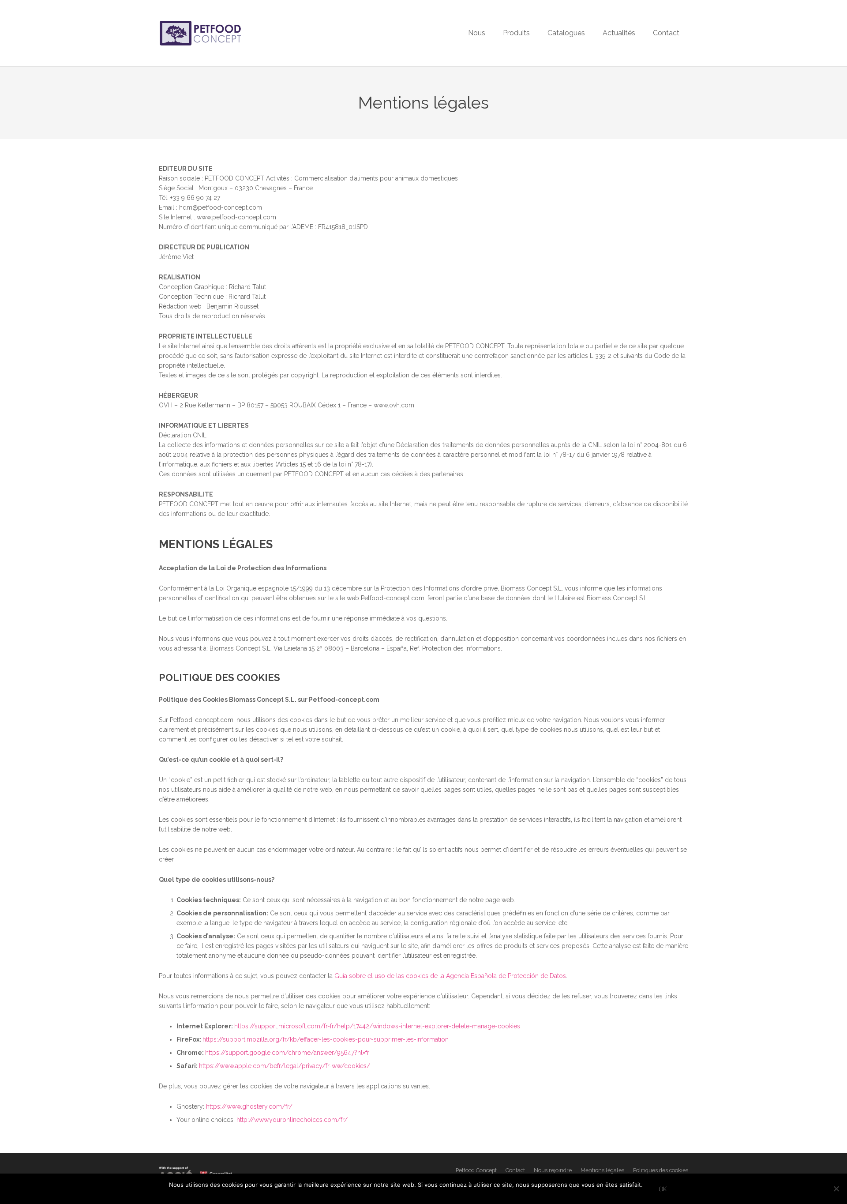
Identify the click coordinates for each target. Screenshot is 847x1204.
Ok (663, 1189)
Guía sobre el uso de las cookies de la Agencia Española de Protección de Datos (450, 975)
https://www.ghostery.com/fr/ (249, 1106)
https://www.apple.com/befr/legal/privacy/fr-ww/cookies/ (284, 1065)
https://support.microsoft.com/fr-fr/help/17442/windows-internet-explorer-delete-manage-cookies (377, 1026)
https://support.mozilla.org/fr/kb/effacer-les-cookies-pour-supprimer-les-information (325, 1039)
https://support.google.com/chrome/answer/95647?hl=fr (287, 1052)
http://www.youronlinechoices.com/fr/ (292, 1119)
